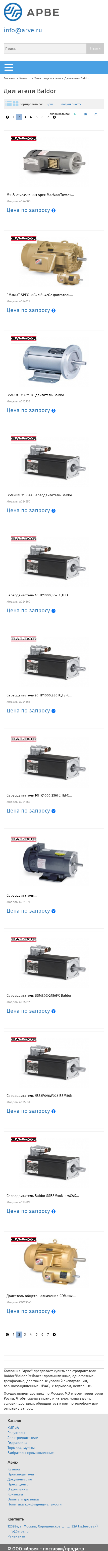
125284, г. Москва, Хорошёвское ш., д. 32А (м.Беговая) (53, 1526)
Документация (20, 1479)
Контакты (15, 1494)
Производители (21, 1474)
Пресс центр (18, 1484)
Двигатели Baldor (77, 78)
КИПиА (13, 1428)
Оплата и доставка (23, 1499)
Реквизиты (17, 1536)
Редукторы (16, 1433)
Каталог (25, 78)
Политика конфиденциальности (35, 1504)
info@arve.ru (23, 30)
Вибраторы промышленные (31, 1453)
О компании (18, 1489)
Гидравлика (17, 1443)
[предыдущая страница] (7, 117)
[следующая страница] (54, 117)
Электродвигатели (47, 78)
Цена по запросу (29, 210)
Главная (10, 78)
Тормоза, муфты (21, 1448)
